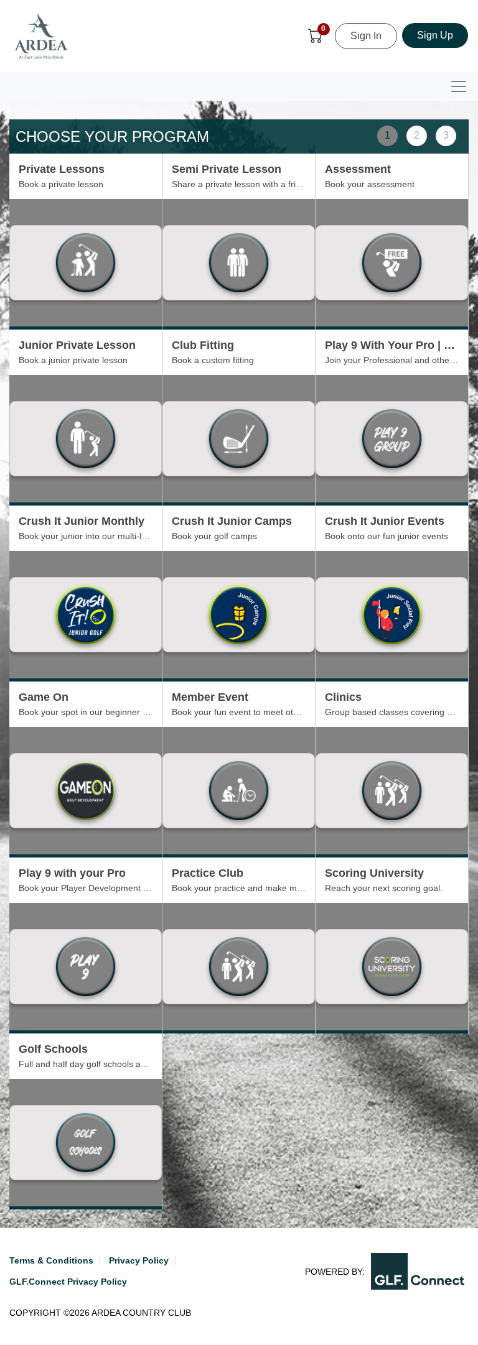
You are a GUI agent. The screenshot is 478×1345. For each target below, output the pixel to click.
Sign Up (435, 35)
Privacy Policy (139, 1260)
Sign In (366, 35)
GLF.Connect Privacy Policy (68, 1282)
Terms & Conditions (51, 1260)
